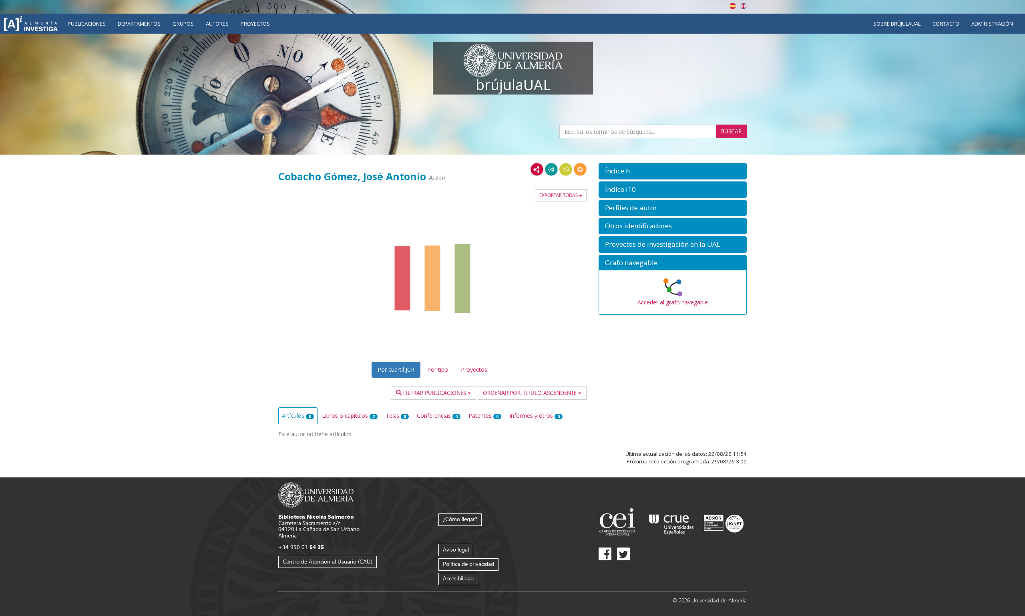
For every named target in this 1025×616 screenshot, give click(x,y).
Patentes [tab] (483, 415)
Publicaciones (87, 23)
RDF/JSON (580, 169)
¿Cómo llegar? (460, 519)
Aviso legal (456, 549)
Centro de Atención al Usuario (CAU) (327, 561)
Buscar (731, 131)
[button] (672, 171)
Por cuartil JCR (396, 369)
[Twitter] (623, 554)
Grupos (183, 23)
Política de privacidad (468, 564)
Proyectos (255, 23)
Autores (217, 23)
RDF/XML (537, 169)
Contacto (946, 23)
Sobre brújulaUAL (896, 23)
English (743, 6)
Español (733, 6)
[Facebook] (605, 554)
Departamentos (139, 23)
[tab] (672, 171)
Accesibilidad (458, 578)
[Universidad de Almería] (316, 494)
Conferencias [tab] (437, 415)
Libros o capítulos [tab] (348, 415)
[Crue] (671, 523)
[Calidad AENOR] (724, 523)
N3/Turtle (565, 169)
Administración (992, 23)
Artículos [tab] (296, 415)
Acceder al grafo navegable (672, 302)
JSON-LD (551, 169)
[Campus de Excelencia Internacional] (619, 523)
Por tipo (437, 369)
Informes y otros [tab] (534, 415)
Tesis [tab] (396, 415)
